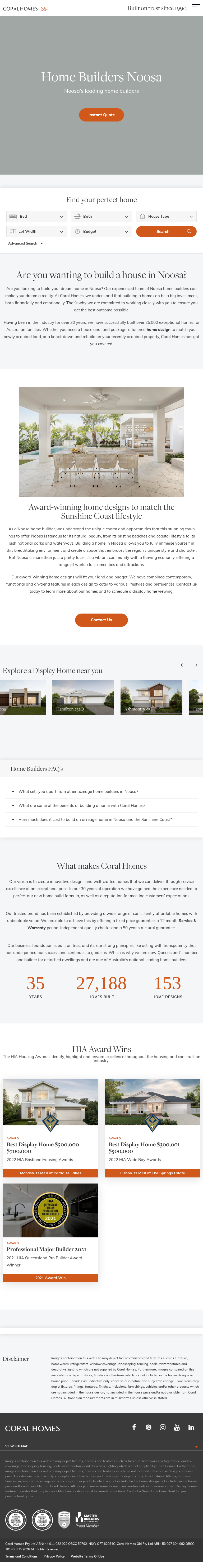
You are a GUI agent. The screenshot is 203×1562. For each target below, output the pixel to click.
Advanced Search (23, 243)
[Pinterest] (148, 1427)
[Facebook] (134, 1427)
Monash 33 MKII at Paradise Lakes (50, 1173)
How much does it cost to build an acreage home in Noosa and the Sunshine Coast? (95, 820)
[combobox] (37, 216)
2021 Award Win (50, 1278)
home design (158, 330)
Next (195, 665)
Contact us (186, 584)
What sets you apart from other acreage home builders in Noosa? (78, 792)
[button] (101, 792)
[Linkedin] (191, 1427)
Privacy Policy (54, 1556)
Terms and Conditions (21, 1556)
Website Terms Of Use (87, 1556)
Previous (183, 665)
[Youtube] (176, 1427)
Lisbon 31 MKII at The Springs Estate (152, 1173)
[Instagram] (162, 1427)
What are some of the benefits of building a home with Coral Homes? (82, 806)
